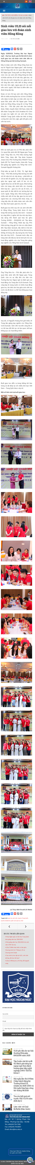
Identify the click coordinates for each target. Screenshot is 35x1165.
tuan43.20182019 (5, 920)
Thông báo (17, 1094)
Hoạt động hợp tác (19, 1104)
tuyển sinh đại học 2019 (17, 920)
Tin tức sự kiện (23, 15)
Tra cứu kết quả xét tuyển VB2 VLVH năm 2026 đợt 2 (23, 1098)
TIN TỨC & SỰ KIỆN (11, 15)
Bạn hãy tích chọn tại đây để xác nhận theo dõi (17, 1029)
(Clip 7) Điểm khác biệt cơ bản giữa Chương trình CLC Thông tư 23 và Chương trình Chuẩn (15, 950)
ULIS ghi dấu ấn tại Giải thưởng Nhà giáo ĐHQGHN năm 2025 (23, 1053)
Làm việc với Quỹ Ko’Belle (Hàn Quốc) (22, 1107)
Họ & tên (5, 1014)
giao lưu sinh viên (12, 918)
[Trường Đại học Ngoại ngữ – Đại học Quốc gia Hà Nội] (17, 5)
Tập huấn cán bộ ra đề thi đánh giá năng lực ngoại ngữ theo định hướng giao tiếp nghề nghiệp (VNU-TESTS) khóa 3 (23, 1067)
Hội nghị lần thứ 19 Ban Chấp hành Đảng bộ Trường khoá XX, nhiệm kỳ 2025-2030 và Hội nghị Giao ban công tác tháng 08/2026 (24, 1084)
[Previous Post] (9, 926)
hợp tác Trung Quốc (23, 918)
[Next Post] (26, 926)
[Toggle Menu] (4, 10)
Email (4, 1021)
